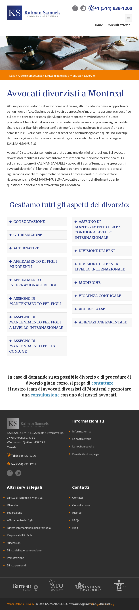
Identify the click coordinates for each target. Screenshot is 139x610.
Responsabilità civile (19, 535)
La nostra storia (81, 438)
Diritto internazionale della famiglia (29, 527)
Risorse (76, 512)
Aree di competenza (30, 75)
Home (98, 25)
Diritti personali (16, 565)
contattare (102, 383)
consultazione (45, 395)
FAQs (75, 520)
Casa (12, 75)
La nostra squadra (83, 446)
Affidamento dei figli (20, 520)
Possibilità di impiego (85, 454)
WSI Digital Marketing (101, 604)
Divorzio (12, 505)
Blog (75, 527)
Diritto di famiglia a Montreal (63, 75)
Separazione (14, 512)
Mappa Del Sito (15, 603)
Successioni (14, 542)
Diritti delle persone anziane (24, 550)
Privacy (30, 603)
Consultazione (118, 25)
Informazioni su (81, 431)
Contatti (77, 497)
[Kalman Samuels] (33, 12)
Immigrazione (15, 557)
